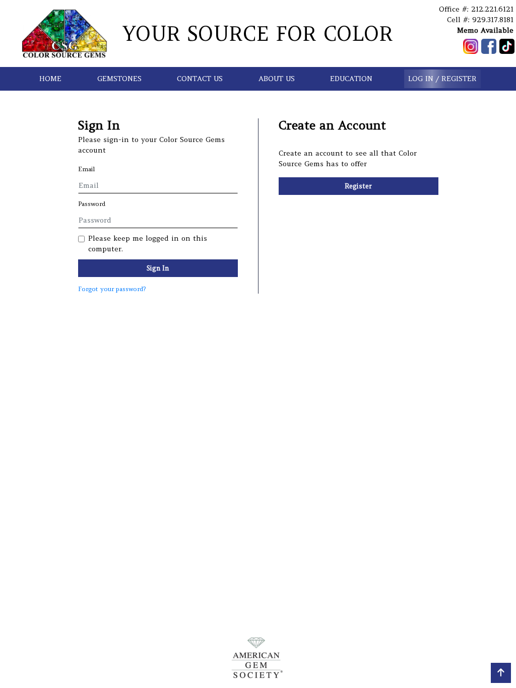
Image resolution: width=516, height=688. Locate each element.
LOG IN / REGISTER (442, 78)
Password (91, 204)
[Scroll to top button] (501, 673)
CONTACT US (200, 78)
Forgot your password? (112, 289)
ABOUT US (277, 78)
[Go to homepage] (64, 33)
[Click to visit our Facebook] (489, 46)
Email (86, 169)
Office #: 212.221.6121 (476, 9)
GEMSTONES (119, 78)
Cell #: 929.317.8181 (480, 19)
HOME (50, 78)
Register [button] (358, 186)
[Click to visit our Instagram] (471, 46)
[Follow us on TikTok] (507, 46)
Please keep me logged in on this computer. (147, 243)
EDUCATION (351, 78)
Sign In (158, 268)
